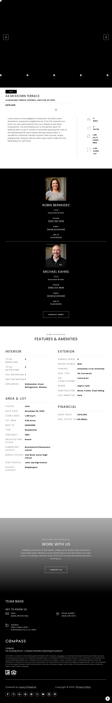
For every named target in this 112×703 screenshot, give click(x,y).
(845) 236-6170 (68, 616)
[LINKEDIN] (19, 694)
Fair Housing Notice (14, 651)
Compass (9, 648)
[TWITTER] (37, 694)
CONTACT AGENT (56, 314)
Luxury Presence (27, 687)
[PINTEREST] (31, 694)
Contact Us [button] (56, 570)
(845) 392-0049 (56, 221)
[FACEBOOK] (7, 694)
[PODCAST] (55, 694)
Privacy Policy (83, 687)
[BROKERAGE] (49, 694)
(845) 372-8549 (56, 287)
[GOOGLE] (25, 694)
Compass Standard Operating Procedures (43, 651)
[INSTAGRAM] (13, 694)
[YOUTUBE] (43, 694)
